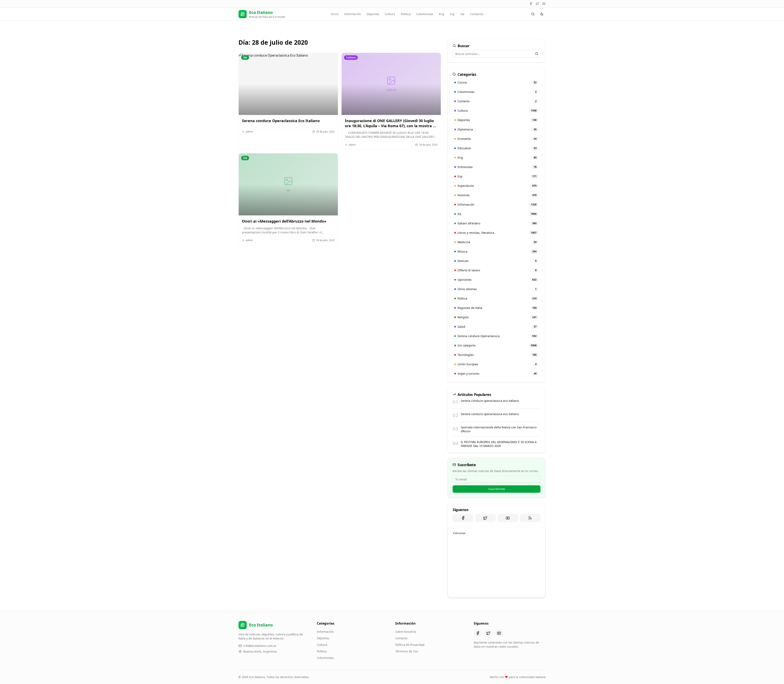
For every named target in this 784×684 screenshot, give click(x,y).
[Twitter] (537, 3)
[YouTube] (544, 3)
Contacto (401, 638)
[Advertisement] (496, 565)
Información (352, 14)
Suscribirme (496, 489)
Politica (406, 14)
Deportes (373, 14)
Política (322, 651)
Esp (452, 14)
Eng (441, 14)
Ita (462, 14)
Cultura (390, 14)
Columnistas (424, 14)
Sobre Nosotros (405, 632)
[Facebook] (530, 3)
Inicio (335, 14)
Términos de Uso (406, 651)
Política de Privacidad (409, 645)
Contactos (476, 14)
